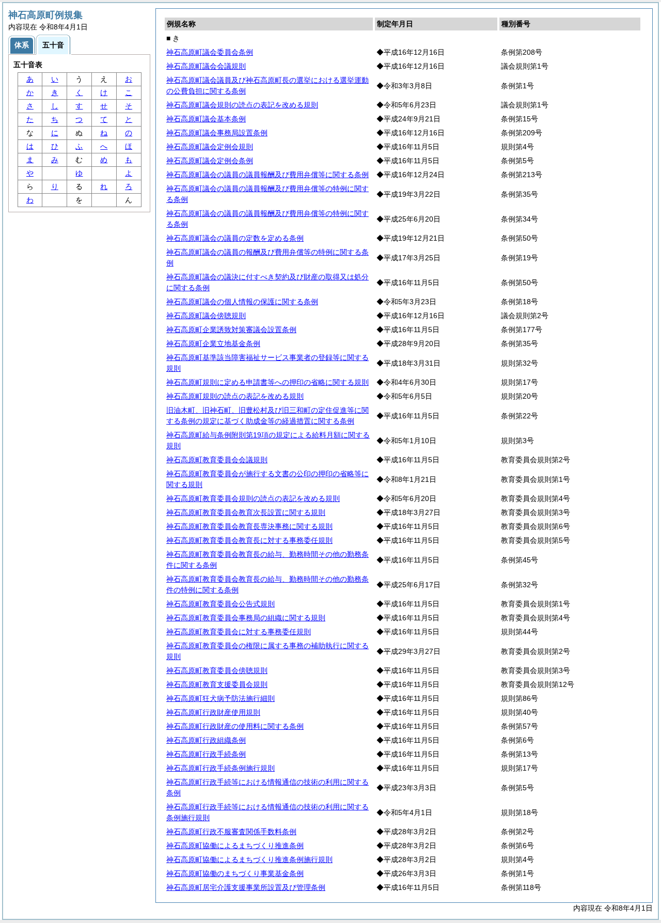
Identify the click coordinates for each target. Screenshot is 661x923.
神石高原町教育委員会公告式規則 (220, 604)
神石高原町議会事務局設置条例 (216, 133)
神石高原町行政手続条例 (206, 754)
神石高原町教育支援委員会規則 (216, 684)
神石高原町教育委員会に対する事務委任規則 (238, 632)
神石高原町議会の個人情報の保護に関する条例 (242, 302)
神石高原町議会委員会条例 (209, 52)
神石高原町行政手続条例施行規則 (220, 768)
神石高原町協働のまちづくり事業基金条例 (235, 873)
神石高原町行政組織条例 (206, 740)
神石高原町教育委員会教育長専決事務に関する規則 (249, 526)
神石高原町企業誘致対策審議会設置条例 (231, 329)
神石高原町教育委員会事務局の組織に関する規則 (245, 618)
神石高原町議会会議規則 (206, 66)
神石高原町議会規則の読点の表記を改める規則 (242, 105)
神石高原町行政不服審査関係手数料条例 (231, 831)
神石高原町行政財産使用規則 (213, 712)
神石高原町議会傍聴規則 (206, 315)
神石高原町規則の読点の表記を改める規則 (235, 396)
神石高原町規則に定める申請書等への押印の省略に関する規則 (267, 382)
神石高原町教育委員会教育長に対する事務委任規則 (249, 540)
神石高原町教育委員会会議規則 (216, 460)
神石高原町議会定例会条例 (209, 161)
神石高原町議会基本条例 (206, 119)
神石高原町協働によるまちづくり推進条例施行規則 (249, 859)
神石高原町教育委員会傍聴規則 (216, 670)
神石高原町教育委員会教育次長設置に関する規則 (245, 512)
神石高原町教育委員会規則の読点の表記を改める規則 (253, 498)
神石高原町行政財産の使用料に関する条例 (235, 726)
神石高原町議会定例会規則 (209, 147)
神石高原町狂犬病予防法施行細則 (220, 698)
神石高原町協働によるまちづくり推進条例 (235, 845)
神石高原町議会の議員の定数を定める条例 (235, 238)
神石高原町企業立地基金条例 (213, 343)
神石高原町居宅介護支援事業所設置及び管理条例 (245, 887)
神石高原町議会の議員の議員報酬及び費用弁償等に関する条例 (267, 174)
